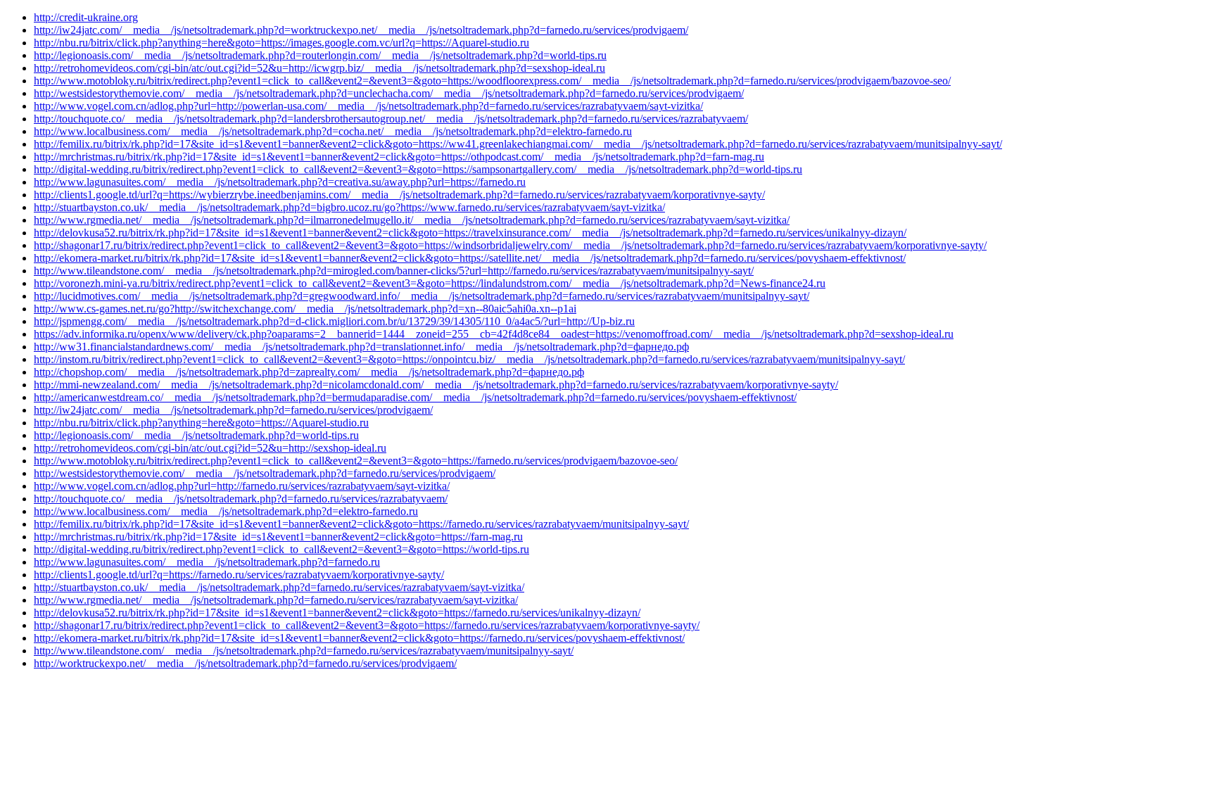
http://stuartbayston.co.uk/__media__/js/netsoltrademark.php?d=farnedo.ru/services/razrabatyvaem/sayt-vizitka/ (279, 587)
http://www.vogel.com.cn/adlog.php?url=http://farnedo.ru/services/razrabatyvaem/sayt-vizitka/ (242, 486)
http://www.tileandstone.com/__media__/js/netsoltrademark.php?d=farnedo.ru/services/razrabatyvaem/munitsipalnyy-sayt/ (304, 651)
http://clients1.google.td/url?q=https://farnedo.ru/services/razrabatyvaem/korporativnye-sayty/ (239, 575)
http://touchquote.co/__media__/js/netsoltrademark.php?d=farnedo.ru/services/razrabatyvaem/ (241, 499)
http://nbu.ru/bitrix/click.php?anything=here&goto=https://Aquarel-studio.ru (201, 423)
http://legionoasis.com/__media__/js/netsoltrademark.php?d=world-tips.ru (196, 435)
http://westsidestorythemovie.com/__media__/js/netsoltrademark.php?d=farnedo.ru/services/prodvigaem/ (264, 473)
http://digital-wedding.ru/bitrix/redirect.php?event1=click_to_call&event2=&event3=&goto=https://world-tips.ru (281, 549)
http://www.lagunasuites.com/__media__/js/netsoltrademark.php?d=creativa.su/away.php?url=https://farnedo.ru (280, 182)
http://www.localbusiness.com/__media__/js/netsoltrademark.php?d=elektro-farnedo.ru (226, 511)
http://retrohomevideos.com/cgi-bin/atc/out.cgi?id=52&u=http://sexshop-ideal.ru (210, 448)
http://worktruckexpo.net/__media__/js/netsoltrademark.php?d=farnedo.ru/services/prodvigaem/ (245, 663)
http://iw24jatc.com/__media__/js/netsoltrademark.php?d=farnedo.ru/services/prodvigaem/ (233, 410)
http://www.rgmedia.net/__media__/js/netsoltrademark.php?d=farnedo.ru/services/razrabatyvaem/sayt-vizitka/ (276, 600)
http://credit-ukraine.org (86, 17)
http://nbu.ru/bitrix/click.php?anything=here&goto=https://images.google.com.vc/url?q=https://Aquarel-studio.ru (281, 43)
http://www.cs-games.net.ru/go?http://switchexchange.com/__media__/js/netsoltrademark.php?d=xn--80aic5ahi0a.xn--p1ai (305, 309)
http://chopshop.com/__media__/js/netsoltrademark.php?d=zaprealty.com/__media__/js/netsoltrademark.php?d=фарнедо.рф (309, 372)
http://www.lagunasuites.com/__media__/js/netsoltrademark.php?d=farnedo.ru (207, 562)
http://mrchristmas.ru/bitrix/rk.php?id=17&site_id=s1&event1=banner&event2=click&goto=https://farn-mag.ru (278, 537)
